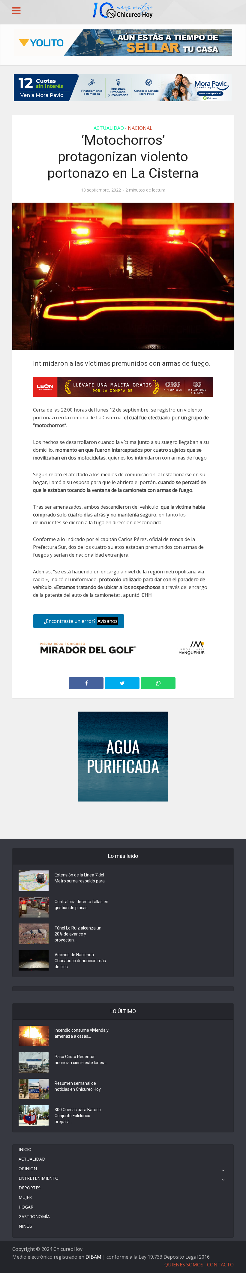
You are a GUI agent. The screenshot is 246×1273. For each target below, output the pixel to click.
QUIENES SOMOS (183, 1264)
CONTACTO (220, 1264)
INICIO (25, 1149)
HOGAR (26, 1207)
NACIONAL (140, 128)
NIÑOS (25, 1226)
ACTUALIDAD (109, 128)
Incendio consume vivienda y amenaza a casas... (82, 1033)
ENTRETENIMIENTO (38, 1178)
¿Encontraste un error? (80, 621)
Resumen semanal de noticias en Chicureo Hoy (78, 1086)
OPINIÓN (28, 1168)
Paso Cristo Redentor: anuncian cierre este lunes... (81, 1059)
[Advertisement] (123, 819)
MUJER (25, 1197)
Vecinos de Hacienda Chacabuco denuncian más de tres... (80, 960)
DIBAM (93, 1257)
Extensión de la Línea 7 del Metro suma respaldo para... (81, 878)
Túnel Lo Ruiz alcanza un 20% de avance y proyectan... (78, 934)
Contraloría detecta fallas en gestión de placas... (81, 904)
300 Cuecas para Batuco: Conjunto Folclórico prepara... (78, 1115)
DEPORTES (29, 1188)
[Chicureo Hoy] (123, 11)
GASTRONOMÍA (34, 1216)
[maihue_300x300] (123, 756)
